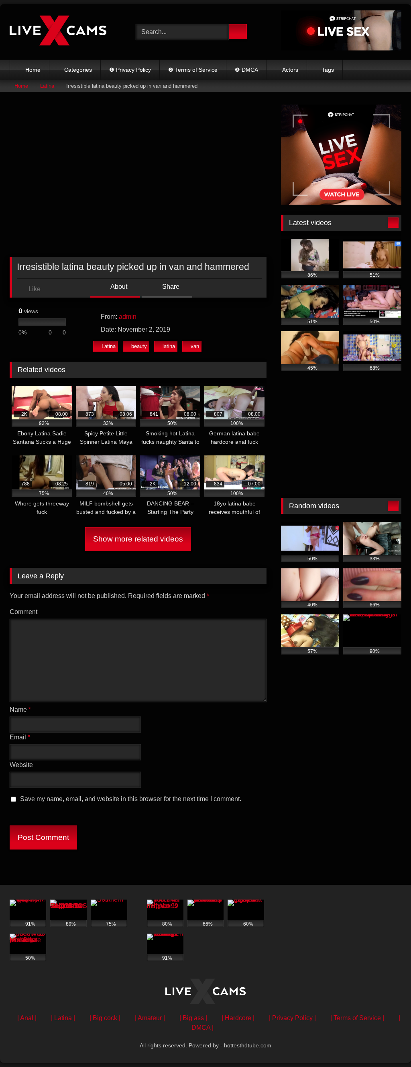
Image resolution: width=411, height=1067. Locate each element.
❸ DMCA (246, 69)
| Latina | (63, 1018)
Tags (328, 69)
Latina (47, 86)
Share (170, 286)
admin (127, 316)
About (118, 286)
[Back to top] (387, 1043)
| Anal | (27, 1018)
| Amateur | (150, 1018)
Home (33, 69)
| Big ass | (193, 1018)
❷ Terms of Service (193, 69)
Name (20, 709)
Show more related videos (138, 539)
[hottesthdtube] (63, 32)
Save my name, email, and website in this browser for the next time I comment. (130, 798)
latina (169, 346)
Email (20, 737)
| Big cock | (105, 1018)
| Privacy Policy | (292, 1018)
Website (21, 764)
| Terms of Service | (357, 1018)
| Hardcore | (238, 1018)
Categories (78, 69)
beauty (139, 346)
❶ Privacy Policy (130, 69)
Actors (290, 69)
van (195, 346)
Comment (23, 611)
